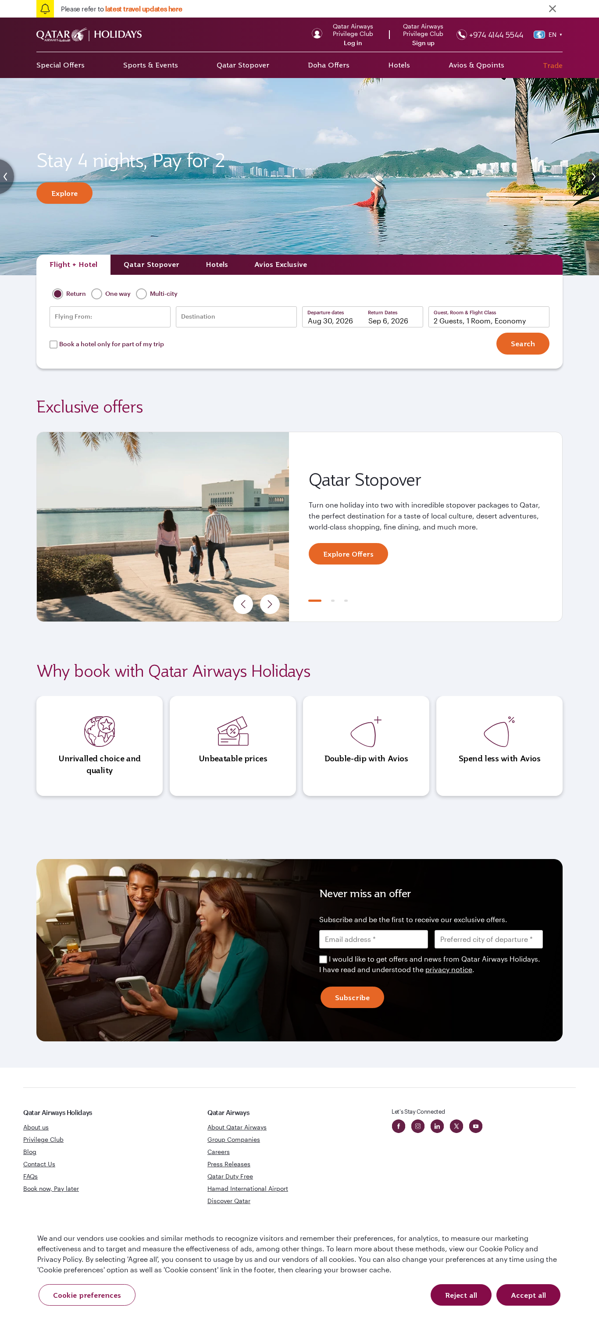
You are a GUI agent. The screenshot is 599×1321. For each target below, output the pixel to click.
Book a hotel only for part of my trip (111, 344)
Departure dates (325, 312)
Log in (353, 42)
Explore (64, 193)
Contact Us (39, 1164)
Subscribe (352, 997)
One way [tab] (117, 293)
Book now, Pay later (51, 1188)
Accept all (528, 1295)
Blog (29, 1151)
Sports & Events (150, 64)
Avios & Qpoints (476, 64)
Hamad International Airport (247, 1188)
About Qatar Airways (237, 1127)
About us (36, 1127)
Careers (218, 1151)
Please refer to (121, 9)
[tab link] (280, 265)
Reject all (461, 1295)
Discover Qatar (228, 1200)
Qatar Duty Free (230, 1176)
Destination (198, 316)
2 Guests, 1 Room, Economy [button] (480, 320)
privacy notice (448, 969)
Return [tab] (75, 293)
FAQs (30, 1176)
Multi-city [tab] (163, 293)
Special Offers (60, 64)
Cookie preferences (87, 1295)
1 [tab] (314, 601)
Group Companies (233, 1139)
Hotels (399, 64)
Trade (553, 65)
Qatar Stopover (243, 64)
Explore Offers (348, 554)
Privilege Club (43, 1139)
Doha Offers (328, 64)
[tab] (73, 265)
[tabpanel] (299, 527)
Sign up (423, 42)
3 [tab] (346, 601)
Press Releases (228, 1164)
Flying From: (73, 316)
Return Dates (382, 312)
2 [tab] (333, 601)
